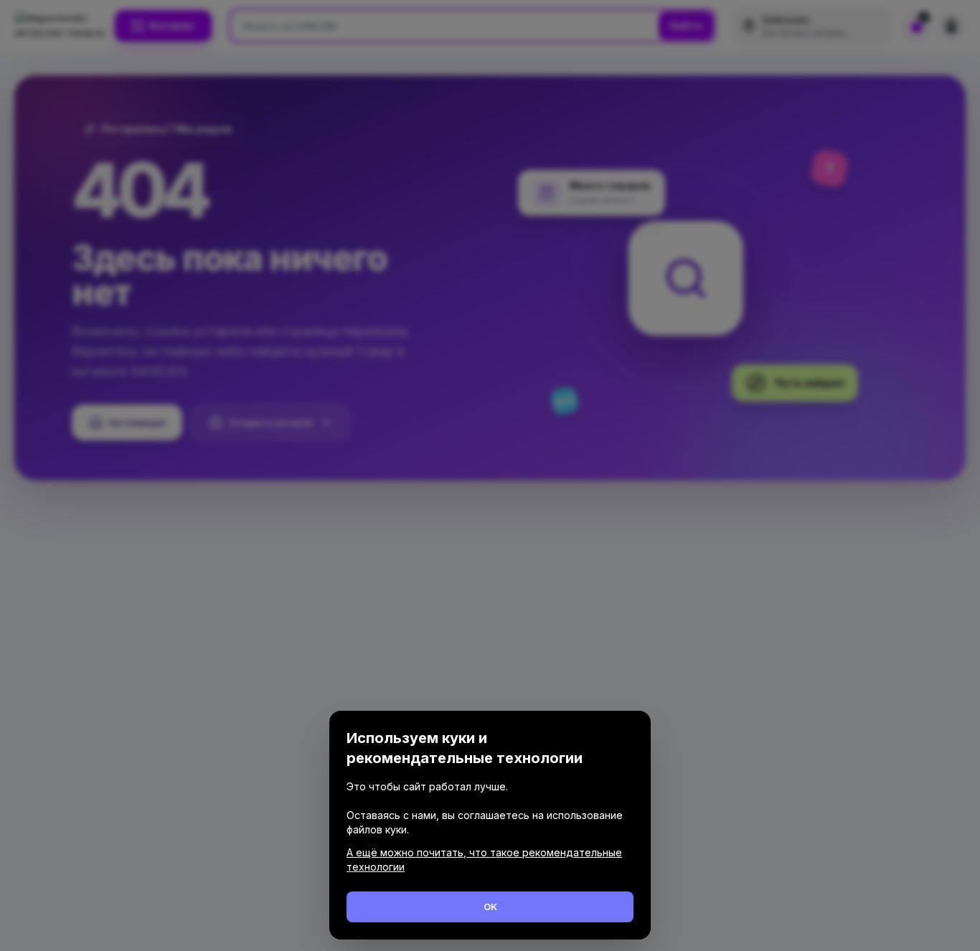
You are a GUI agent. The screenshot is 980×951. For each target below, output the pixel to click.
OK (490, 906)
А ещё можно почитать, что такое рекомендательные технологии (484, 859)
